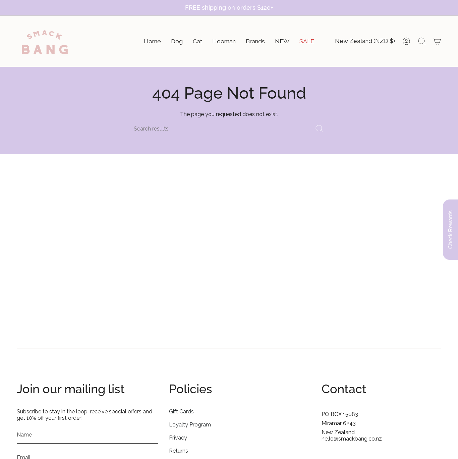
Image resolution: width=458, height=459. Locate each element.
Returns (178, 451)
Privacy (178, 438)
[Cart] (437, 41)
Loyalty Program (190, 424)
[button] (152, 41)
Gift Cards (181, 411)
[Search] (319, 128)
